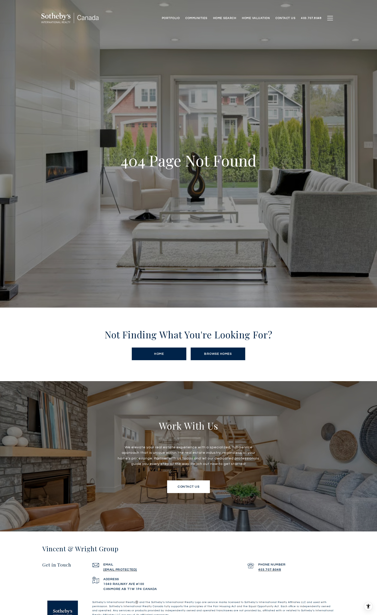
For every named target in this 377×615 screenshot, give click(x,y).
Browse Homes (218, 353)
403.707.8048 (269, 569)
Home (159, 353)
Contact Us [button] (188, 486)
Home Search (224, 18)
